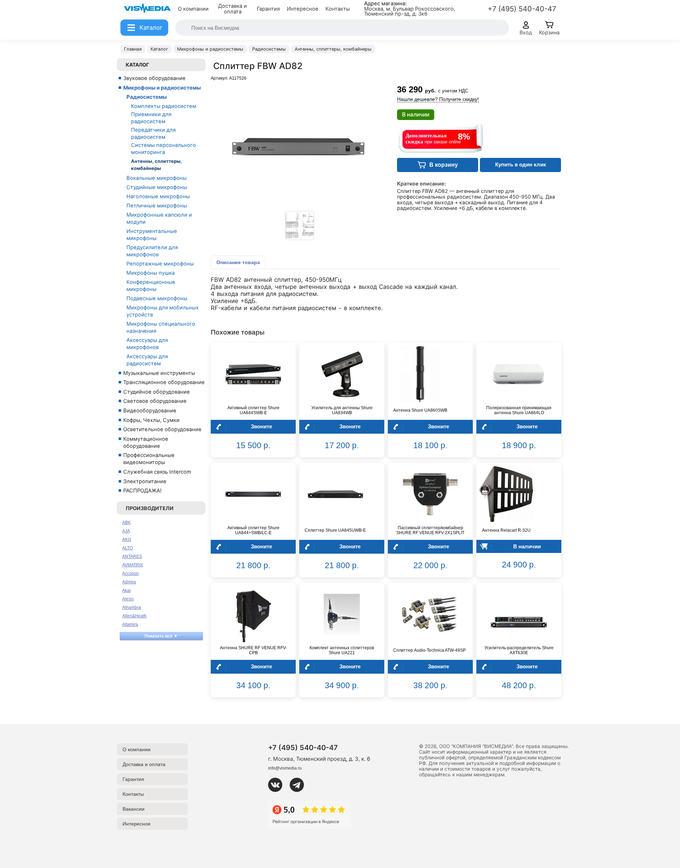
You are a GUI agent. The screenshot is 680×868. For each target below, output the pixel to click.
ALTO (127, 548)
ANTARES (132, 556)
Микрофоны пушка (150, 273)
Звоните (261, 426)
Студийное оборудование (156, 392)
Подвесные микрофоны (156, 298)
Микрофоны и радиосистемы (162, 88)
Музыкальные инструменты (159, 373)
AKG (126, 539)
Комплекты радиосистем (163, 106)
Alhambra (131, 607)
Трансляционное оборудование (164, 382)
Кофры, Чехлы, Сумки (151, 420)
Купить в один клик (520, 164)
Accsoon (130, 573)
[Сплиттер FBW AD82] (299, 225)
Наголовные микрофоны (158, 196)
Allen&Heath (134, 615)
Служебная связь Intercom (157, 472)
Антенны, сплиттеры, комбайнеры (156, 164)
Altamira (130, 624)
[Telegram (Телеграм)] (300, 785)
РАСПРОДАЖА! (142, 490)
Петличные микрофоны (156, 205)
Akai (126, 590)
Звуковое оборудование (154, 78)
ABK (126, 522)
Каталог (137, 65)
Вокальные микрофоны (156, 178)
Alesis (128, 598)
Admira (129, 581)
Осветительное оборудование (162, 429)
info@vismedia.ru (285, 768)
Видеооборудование (149, 410)
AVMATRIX (132, 565)
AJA (126, 531)
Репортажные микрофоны (160, 264)
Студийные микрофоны (156, 187)
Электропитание (144, 481)
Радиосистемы (146, 97)
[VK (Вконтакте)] (278, 785)
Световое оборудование (155, 401)
